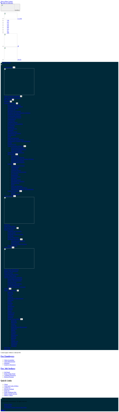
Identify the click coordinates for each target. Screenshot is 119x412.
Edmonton (10, 300)
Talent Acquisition (9, 360)
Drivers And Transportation (15, 124)
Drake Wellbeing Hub (10, 392)
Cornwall (10, 297)
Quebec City (11, 312)
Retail (9, 136)
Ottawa (10, 311)
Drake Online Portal (9, 226)
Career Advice (12, 233)
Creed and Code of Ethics (11, 274)
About (6, 384)
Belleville (10, 292)
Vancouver (11, 316)
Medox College (8, 395)
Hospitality (11, 130)
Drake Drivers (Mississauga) (15, 298)
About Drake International (11, 269)
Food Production (12, 128)
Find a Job (7, 349)
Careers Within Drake (10, 276)
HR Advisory (8, 99)
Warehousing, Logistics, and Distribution (19, 141)
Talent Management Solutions (12, 98)
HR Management (12, 132)
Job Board (7, 224)
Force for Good (8, 272)
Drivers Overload (9, 389)
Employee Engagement (14, 114)
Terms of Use (8, 406)
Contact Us (7, 387)
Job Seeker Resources (10, 228)
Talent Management (9, 361)
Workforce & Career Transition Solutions (19, 113)
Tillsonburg (11, 314)
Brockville (10, 294)
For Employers (8, 67)
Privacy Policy (8, 404)
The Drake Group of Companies (13, 277)
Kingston (10, 303)
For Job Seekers (8, 196)
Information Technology (14, 133)
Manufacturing (12, 135)
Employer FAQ (12, 144)
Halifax (10, 301)
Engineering (11, 127)
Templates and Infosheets (15, 231)
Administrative (12, 119)
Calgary (10, 295)
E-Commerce (11, 125)
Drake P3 (6, 390)
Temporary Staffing (13, 108)
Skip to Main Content (7, 1)
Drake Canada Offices (10, 290)
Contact (6, 288)
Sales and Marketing (13, 138)
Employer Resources (10, 103)
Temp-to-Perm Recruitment (15, 106)
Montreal (10, 309)
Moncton (10, 308)
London (10, 305)
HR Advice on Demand (14, 111)
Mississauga (11, 306)
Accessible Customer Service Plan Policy (15, 407)
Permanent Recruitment (14, 105)
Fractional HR (12, 109)
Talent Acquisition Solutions (12, 96)
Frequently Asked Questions (15, 234)
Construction (11, 121)
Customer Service (12, 122)
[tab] (21, 96)
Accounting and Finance (14, 117)
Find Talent (7, 347)
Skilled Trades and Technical (16, 139)
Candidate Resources (10, 375)
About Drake (7, 247)
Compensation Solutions (14, 116)
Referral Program (9, 229)
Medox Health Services (10, 394)
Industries (6, 101)
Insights (10, 143)
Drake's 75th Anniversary (11, 271)
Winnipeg (10, 317)
